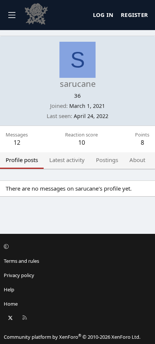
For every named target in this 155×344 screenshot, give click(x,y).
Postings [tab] (107, 160)
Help (9, 289)
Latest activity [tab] (67, 160)
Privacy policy (19, 275)
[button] (76, 246)
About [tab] (137, 160)
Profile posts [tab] (22, 160)
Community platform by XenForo (72, 336)
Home (11, 303)
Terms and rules (21, 261)
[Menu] (11, 15)
